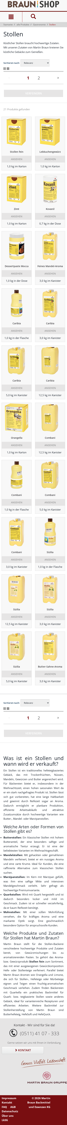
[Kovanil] (50, 189)
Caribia (17, 323)
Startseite (8, 24)
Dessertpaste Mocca (17, 266)
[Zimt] (16, 189)
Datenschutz (10, 1111)
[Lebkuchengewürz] (50, 132)
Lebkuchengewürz (50, 151)
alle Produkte (23, 24)
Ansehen (16, 159)
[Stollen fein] (16, 132)
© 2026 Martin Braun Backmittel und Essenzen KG (38, 1102)
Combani (50, 437)
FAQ (4, 1107)
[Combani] (50, 418)
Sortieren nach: (11, 62)
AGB (13, 1107)
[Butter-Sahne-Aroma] (50, 647)
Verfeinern (33, 93)
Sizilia (50, 552)
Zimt (16, 209)
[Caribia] (16, 303)
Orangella (16, 437)
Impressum (9, 1098)
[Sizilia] (50, 532)
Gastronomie (39, 24)
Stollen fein (16, 151)
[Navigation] (11, 17)
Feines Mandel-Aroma (50, 266)
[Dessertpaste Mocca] (16, 246)
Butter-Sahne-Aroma (50, 666)
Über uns (7, 1115)
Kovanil (50, 209)
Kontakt (24, 1050)
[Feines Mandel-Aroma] (50, 246)
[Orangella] (16, 418)
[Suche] (33, 17)
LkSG (5, 1120)
